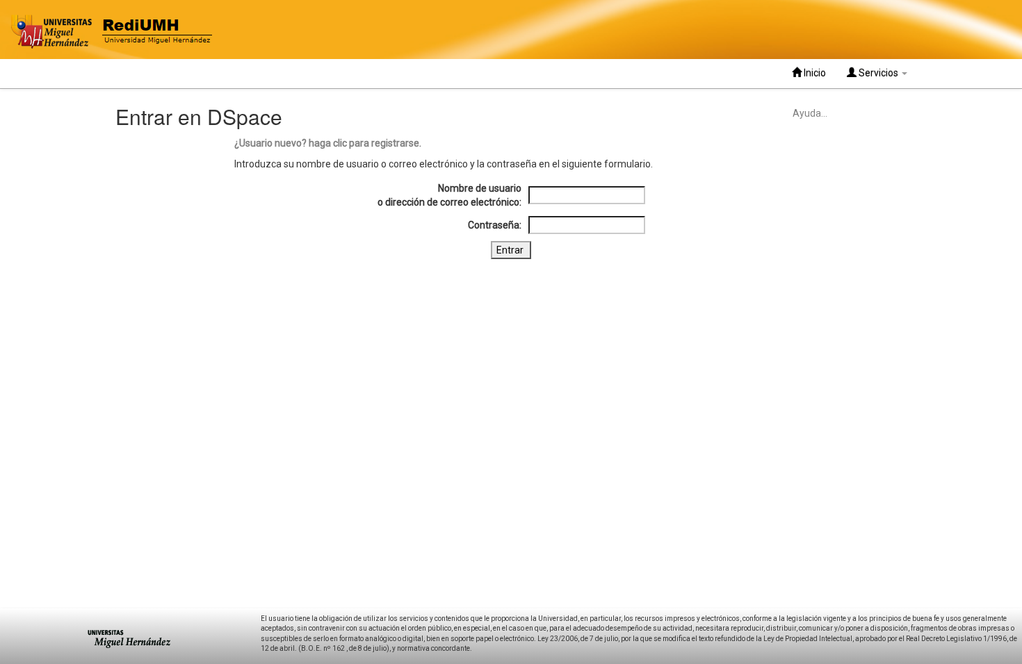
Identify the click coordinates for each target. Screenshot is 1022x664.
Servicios (878, 72)
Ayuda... (810, 113)
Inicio (814, 72)
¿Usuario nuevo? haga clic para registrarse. (327, 143)
